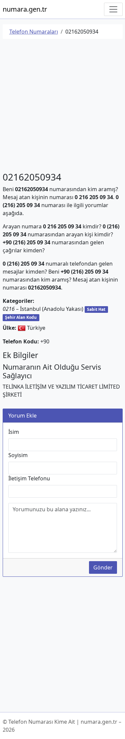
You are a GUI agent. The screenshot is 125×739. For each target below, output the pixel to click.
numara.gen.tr (25, 9)
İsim (13, 431)
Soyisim (18, 455)
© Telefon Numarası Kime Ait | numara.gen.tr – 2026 (62, 725)
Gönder (103, 567)
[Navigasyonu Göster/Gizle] (113, 9)
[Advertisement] (62, 106)
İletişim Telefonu (29, 478)
